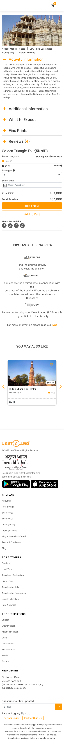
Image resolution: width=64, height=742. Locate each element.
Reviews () (19, 141)
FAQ (54, 324)
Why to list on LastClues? (14, 536)
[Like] (51, 364)
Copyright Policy (10, 530)
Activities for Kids (10, 587)
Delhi (4, 638)
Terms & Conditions (11, 542)
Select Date (8, 180)
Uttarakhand (8, 644)
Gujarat (5, 620)
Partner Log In (11, 718)
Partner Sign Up (33, 718)
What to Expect (22, 119)
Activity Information (26, 59)
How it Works (8, 507)
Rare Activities (9, 605)
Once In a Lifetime (11, 599)
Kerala (5, 655)
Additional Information (28, 109)
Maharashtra (8, 649)
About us (6, 501)
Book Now (32, 205)
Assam (5, 661)
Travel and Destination (13, 575)
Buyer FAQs (7, 519)
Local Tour (7, 569)
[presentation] (3, 387)
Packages (7, 170)
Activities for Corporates (14, 593)
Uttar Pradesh (9, 626)
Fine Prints (18, 130)
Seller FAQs (7, 513)
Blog (4, 548)
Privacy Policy (8, 524)
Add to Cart (32, 214)
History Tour (8, 581)
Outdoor (6, 563)
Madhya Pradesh (10, 632)
